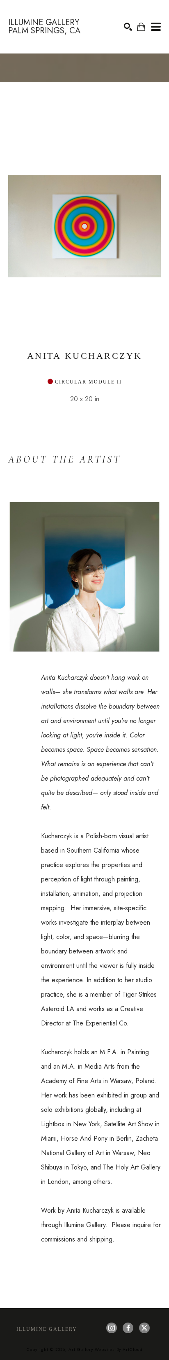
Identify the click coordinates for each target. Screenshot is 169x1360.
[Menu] (156, 27)
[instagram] (111, 1328)
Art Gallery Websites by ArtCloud (106, 1349)
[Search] (128, 27)
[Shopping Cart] (141, 27)
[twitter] (144, 1328)
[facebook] (128, 1328)
